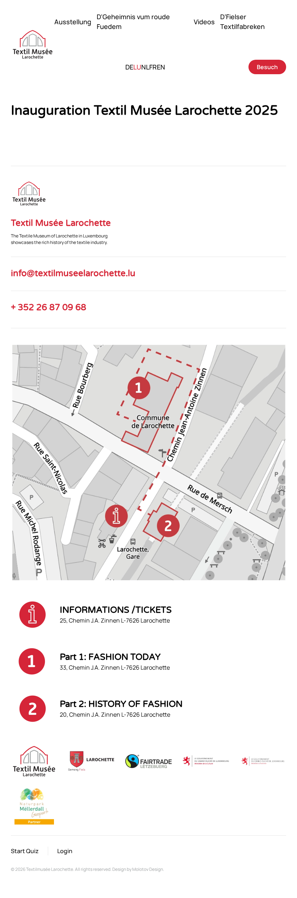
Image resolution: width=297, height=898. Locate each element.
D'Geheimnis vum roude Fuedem (133, 21)
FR (153, 67)
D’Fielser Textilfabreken (242, 21)
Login (64, 851)
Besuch (267, 67)
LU (137, 67)
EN (161, 67)
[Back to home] (32, 44)
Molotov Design (147, 869)
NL (145, 67)
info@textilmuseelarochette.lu (73, 273)
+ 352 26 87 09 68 (48, 307)
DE (129, 67)
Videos (204, 21)
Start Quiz (25, 851)
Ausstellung (72, 21)
